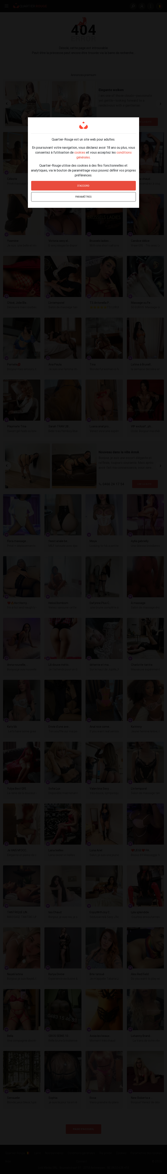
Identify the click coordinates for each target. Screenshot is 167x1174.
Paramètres (83, 196)
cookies (79, 152)
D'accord (83, 185)
